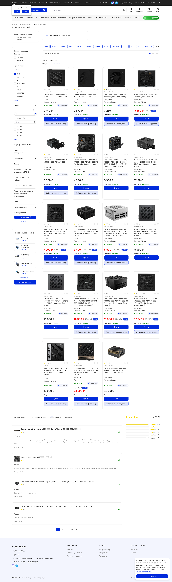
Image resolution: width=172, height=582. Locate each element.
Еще (86, 3)
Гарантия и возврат (74, 556)
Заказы (24, 3)
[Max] (112, 2)
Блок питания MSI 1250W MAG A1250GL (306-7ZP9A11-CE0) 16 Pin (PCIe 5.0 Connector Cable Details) (146, 302)
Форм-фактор (19, 158)
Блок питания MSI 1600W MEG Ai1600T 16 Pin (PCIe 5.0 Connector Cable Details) (116, 370)
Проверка (78, 3)
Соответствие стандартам (19, 151)
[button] (64, 35)
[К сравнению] (64, 89)
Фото (133, 556)
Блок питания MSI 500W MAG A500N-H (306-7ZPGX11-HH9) (55, 96)
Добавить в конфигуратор (56, 124)
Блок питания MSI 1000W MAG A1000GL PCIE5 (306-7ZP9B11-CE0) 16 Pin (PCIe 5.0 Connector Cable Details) (86, 302)
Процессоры (32, 18)
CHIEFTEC (20, 93)
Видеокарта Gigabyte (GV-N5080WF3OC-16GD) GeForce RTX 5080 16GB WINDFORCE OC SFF (57, 506)
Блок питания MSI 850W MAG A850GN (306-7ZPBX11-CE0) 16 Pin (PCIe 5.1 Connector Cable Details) (146, 163)
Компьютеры (19, 18)
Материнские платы (59, 18)
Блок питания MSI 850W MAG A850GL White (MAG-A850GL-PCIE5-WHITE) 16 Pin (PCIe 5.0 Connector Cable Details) (115, 232)
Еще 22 (16, 139)
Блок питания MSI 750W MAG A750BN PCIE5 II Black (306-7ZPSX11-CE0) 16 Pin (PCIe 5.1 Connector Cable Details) (115, 163)
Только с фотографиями (63, 417)
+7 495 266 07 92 (101, 3)
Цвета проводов (20, 207)
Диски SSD (92, 18)
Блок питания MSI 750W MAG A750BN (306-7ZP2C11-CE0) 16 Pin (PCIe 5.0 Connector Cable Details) (86, 163)
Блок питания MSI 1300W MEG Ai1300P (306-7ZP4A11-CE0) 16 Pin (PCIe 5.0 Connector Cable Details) (86, 371)
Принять (152, 576)
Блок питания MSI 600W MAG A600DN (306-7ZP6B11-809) (115, 96)
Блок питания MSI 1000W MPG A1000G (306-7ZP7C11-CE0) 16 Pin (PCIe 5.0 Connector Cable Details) (116, 302)
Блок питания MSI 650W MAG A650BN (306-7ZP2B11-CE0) (145, 96)
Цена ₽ (17, 105)
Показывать (25, 217)
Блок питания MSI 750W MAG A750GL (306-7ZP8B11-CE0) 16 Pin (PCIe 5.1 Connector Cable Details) (55, 232)
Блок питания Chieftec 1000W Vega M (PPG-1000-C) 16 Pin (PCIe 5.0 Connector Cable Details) (57, 482)
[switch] (52, 417)
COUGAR (20, 96)
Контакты (33, 3)
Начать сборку (25, 282)
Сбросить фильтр (55, 64)
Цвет (16, 202)
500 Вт (19, 126)
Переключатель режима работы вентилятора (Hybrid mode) (23, 193)
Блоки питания (116, 18)
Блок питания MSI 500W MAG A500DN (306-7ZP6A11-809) (85, 96)
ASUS (19, 90)
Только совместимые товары (24, 38)
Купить (56, 119)
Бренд (16, 66)
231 (71, 529)
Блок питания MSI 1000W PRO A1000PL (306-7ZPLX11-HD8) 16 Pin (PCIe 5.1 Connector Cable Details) (56, 302)
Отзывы (134, 550)
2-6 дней (20, 57)
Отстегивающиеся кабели (21, 178)
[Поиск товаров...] (124, 10)
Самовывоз (18, 54)
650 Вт (19, 136)
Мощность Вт (19, 118)
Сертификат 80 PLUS (22, 145)
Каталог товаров (35, 10)
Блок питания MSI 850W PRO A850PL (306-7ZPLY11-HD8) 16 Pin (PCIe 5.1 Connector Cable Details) (146, 232)
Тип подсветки (20, 213)
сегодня (20, 60)
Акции (41, 3)
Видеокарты (44, 18)
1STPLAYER (21, 77)
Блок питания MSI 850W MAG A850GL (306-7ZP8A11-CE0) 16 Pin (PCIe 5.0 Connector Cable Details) (86, 232)
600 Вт (19, 132)
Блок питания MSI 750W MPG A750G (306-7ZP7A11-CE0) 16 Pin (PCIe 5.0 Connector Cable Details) (55, 371)
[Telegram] (116, 2)
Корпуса (128, 18)
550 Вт (19, 129)
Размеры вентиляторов (23, 186)
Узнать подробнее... (144, 572)
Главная (14, 24)
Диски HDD (103, 18)
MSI (43, 64)
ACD (18, 80)
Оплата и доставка (53, 3)
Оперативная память (77, 18)
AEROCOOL (21, 87)
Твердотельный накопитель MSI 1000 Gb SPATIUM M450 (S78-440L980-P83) (51, 429)
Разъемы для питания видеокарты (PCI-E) (22, 170)
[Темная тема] (159, 2)
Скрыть (16, 100)
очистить (24, 221)
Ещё (157, 46)
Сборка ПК (68, 3)
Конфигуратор (152, 18)
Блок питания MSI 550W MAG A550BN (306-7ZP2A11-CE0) (55, 161)
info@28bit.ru (16, 555)
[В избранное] (67, 89)
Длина (16, 164)
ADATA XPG (21, 83)
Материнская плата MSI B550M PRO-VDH (37, 457)
